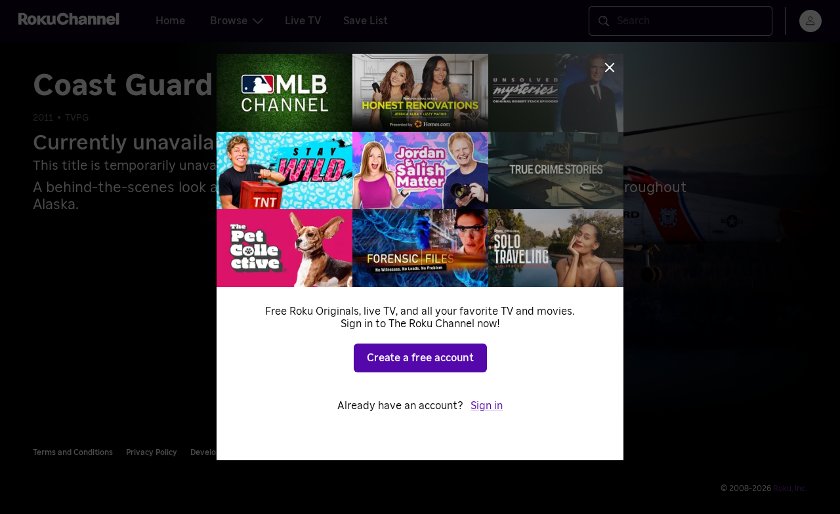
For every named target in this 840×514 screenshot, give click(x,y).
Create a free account (420, 358)
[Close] (609, 67)
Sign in (487, 406)
